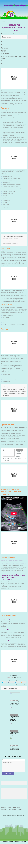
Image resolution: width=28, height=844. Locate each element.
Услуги (9, 807)
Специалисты (4, 809)
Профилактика (5, 53)
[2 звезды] (8, 677)
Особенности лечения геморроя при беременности (14, 748)
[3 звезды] (10, 677)
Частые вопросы (6, 61)
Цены (18, 807)
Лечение (3, 50)
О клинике (3, 807)
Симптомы (4, 45)
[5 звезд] (12, 677)
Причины (3, 42)
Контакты (20, 809)
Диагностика (4, 47)
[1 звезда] (7, 677)
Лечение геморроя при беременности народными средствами (14, 718)
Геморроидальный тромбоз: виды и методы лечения (14, 734)
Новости (14, 807)
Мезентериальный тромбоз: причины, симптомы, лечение (14, 703)
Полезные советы (6, 64)
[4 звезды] (11, 677)
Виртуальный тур (12, 809)
